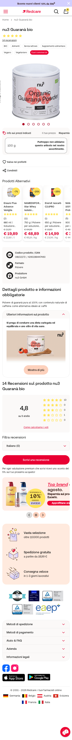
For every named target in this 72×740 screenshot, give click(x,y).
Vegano (7, 52)
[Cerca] (56, 11)
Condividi (12, 170)
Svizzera (64, 695)
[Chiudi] (68, 3)
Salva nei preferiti (16, 162)
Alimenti (15, 46)
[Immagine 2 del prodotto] (28, 124)
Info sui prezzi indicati (19, 133)
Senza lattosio (30, 46)
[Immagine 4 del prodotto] (38, 124)
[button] (36, 314)
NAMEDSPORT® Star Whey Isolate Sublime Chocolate (32, 207)
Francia (32, 702)
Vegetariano (21, 52)
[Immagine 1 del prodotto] (23, 124)
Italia (47, 702)
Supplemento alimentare (53, 46)
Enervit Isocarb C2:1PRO (53, 205)
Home (5, 19)
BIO (5, 46)
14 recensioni (9, 40)
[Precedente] (29, 515)
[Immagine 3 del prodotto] (33, 124)
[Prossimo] (43, 515)
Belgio (32, 695)
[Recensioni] (12, 36)
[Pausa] (36, 515)
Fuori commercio (39, 52)
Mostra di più (36, 369)
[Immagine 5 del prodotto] (43, 124)
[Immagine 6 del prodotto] (48, 124)
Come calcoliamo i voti (36, 427)
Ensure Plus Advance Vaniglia (10, 206)
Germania (15, 695)
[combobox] (36, 445)
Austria (47, 695)
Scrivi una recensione (36, 459)
